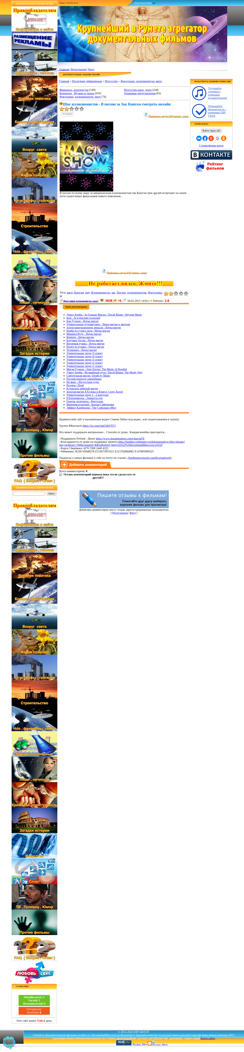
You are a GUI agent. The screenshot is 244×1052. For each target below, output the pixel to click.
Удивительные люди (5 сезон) (84, 353)
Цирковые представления (139, 93)
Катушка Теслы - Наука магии (84, 340)
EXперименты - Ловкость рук (84, 398)
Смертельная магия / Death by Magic (88, 375)
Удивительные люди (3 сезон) (84, 359)
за (61, 295)
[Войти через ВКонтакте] (199, 138)
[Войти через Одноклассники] (223, 138)
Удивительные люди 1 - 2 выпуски (87, 394)
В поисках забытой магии (82, 388)
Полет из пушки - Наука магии (85, 346)
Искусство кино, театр (138, 89)
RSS (153, 3)
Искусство (111, 81)
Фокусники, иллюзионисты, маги (141, 81)
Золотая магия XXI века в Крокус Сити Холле (94, 391)
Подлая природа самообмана (83, 378)
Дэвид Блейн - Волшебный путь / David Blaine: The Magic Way (104, 372)
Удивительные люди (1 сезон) (84, 366)
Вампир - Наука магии (80, 337)
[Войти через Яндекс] (211, 138)
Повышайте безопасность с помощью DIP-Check (217, 111)
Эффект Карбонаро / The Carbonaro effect (91, 407)
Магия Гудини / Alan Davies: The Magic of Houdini (96, 369)
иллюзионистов (136, 292)
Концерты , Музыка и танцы (76, 93)
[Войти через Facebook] (205, 138)
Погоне (121, 292)
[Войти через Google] (217, 138)
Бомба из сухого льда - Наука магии (88, 330)
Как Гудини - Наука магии (82, 321)
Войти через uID (211, 130)
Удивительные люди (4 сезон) (84, 356)
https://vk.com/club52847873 (99, 425)
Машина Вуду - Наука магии (83, 333)
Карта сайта (208, 1038)
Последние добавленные (87, 81)
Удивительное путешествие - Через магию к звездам (98, 324)
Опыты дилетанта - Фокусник (84, 401)
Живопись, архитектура (74, 89)
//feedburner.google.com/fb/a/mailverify (149, 457)
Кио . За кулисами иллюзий (83, 317)
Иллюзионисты (100, 292)
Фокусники (155, 292)
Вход (91, 69)
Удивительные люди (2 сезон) (84, 362)
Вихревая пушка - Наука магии (85, 343)
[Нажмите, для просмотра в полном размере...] (86, 190)
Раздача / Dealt (75, 385)
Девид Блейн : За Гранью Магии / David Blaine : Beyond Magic (104, 314)
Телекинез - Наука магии (81, 349)
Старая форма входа (211, 145)
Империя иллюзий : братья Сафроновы (90, 404)
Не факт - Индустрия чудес (82, 382)
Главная (64, 69)
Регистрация (78, 69)
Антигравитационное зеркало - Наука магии (93, 327)
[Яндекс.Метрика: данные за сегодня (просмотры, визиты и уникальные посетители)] (160, 1043)
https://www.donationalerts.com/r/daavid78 (120, 438)
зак (113, 292)
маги (70, 292)
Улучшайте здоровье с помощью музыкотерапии (217, 93)
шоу (87, 292)
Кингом (79, 292)
